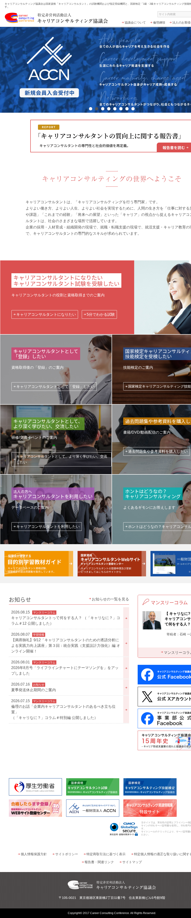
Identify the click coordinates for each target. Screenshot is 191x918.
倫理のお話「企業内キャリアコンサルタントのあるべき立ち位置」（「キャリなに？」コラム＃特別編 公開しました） (63, 709)
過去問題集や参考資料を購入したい (158, 451)
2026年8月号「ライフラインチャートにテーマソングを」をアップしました (65, 667)
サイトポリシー (66, 854)
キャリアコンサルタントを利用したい (48, 527)
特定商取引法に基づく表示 (106, 854)
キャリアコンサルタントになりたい (46, 314)
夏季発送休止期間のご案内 (33, 687)
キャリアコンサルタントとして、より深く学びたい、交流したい (61, 459)
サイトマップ (132, 862)
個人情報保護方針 (34, 854)
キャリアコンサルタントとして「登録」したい (55, 387)
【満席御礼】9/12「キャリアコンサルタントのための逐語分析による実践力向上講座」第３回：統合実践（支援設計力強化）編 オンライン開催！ (65, 642)
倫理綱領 (159, 22)
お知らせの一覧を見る (110, 599)
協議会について (135, 22)
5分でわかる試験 (101, 314)
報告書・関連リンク (99, 862)
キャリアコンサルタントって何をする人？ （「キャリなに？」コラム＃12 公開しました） (65, 617)
